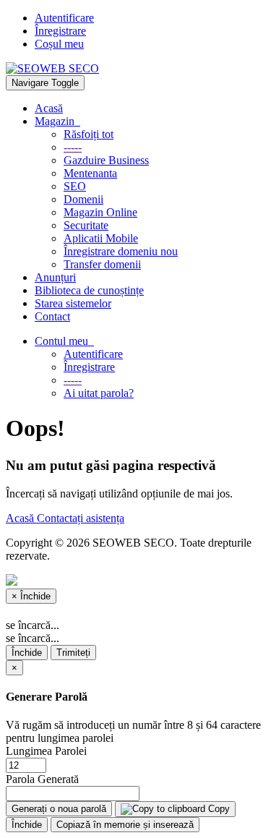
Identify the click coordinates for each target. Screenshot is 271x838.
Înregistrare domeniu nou (121, 251)
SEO (75, 186)
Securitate (86, 225)
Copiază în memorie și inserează (125, 824)
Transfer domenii (102, 264)
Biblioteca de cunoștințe (89, 290)
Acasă (49, 108)
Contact (52, 316)
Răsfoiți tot (88, 134)
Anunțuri (55, 277)
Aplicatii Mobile (101, 238)
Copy (217, 808)
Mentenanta (90, 173)
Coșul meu (59, 44)
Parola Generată (42, 779)
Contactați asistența (80, 518)
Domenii (83, 199)
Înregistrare (60, 31)
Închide (27, 652)
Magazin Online (100, 212)
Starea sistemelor (73, 303)
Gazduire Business (106, 160)
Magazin (57, 121)
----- (73, 147)
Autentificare (64, 18)
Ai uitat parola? (99, 393)
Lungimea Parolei (46, 751)
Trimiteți (73, 652)
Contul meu (64, 341)
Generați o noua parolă (59, 808)
